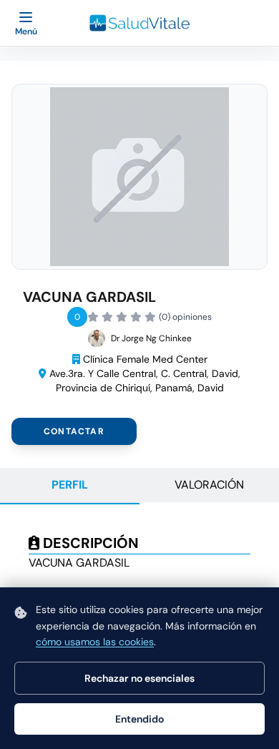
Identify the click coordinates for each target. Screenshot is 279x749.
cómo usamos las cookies (95, 641)
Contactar (74, 431)
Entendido (139, 719)
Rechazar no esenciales (139, 678)
